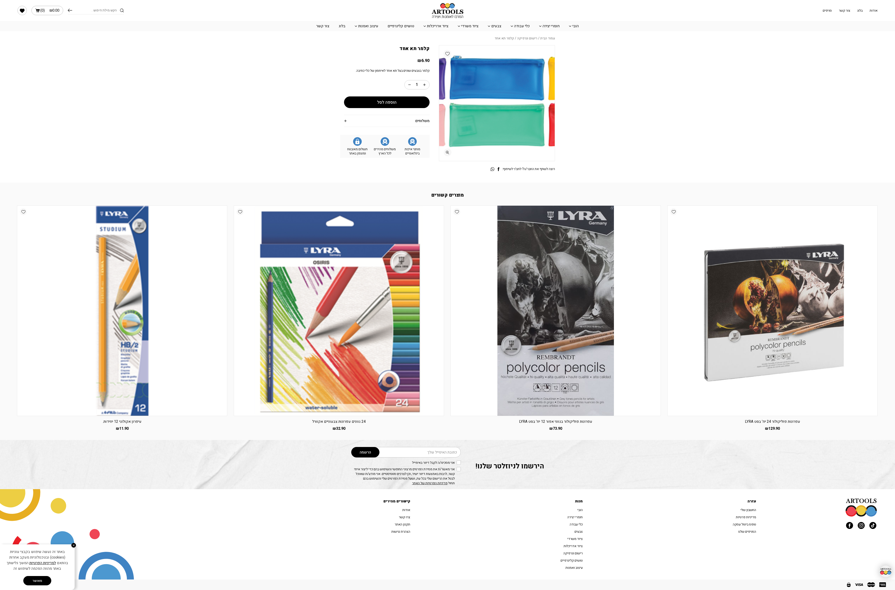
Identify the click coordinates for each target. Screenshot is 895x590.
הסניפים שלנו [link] (747, 531)
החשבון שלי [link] (748, 510)
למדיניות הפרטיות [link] (42, 563)
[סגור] (73, 545)
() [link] (49, 10)
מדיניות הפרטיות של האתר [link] (430, 483)
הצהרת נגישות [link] (400, 531)
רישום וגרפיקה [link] (527, 38)
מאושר (37, 580)
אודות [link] (874, 10)
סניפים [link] (827, 10)
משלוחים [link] (422, 121)
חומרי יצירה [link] (551, 26)
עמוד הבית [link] (547, 38)
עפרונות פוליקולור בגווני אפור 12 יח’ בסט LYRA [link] (555, 421)
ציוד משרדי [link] (469, 26)
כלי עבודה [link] (522, 26)
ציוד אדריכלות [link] (437, 26)
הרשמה (365, 452)
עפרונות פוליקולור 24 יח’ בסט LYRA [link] (772, 421)
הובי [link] (575, 26)
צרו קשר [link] (404, 517)
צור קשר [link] (844, 10)
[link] (22, 10)
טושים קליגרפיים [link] (401, 26)
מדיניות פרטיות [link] (746, 517)
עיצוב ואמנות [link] (368, 26)
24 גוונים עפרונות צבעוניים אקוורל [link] (339, 421)
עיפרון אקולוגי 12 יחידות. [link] (122, 421)
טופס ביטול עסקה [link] (744, 524)
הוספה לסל (386, 102)
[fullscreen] (447, 152)
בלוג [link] (860, 10)
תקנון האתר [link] (402, 524)
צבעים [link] (496, 26)
